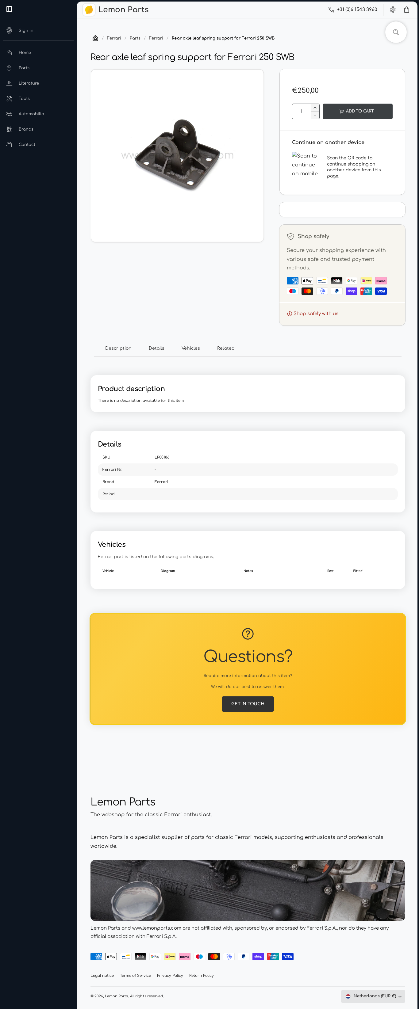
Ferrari (114, 38)
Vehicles (191, 348)
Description (118, 348)
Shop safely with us (316, 313)
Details (156, 348)
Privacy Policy (170, 975)
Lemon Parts (116, 996)
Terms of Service (135, 975)
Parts (135, 38)
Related (225, 348)
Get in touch (247, 704)
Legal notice (102, 975)
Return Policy (201, 975)
